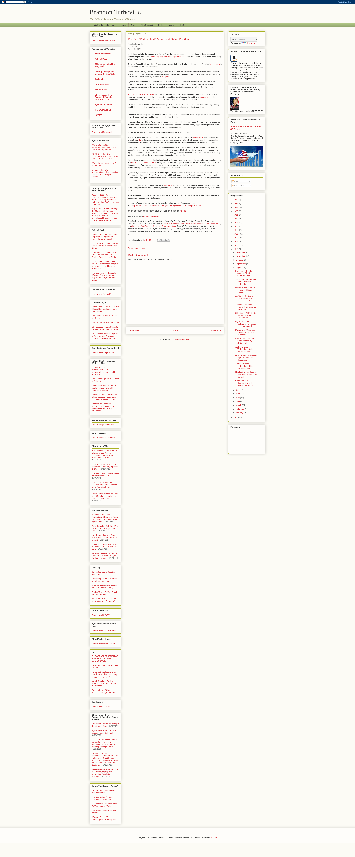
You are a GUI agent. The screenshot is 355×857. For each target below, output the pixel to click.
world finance (197, 137)
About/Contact (147, 25)
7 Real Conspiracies (212, 224)
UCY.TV (98, 115)
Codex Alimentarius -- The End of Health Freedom (183, 224)
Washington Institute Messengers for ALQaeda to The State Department (104, 147)
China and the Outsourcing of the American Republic (244, 382)
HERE (182, 211)
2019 (236, 222)
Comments (239, 185)
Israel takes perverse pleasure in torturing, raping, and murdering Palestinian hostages (105, 772)
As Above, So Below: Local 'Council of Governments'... (244, 298)
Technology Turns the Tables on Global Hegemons (104, 579)
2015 (236, 238)
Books (160, 25)
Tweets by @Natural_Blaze (104, 425)
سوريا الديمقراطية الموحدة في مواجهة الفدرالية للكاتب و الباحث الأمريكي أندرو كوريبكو (105, 674)
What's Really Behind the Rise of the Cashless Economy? (105, 600)
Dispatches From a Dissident (164, 226)
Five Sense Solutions (140, 226)
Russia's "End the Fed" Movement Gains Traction (245, 289)
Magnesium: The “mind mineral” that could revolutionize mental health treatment (103, 370)
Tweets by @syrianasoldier (103, 643)
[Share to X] (163, 240)
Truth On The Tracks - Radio (104, 25)
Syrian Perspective (103, 105)
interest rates (214, 64)
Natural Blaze (101, 90)
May (238, 398)
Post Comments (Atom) (180, 339)
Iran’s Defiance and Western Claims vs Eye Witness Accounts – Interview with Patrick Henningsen (104, 454)
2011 (236, 417)
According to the (141, 94)
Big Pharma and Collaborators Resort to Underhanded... (245, 323)
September (241, 264)
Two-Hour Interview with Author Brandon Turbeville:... (245, 281)
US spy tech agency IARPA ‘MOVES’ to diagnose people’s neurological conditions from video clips (105, 264)
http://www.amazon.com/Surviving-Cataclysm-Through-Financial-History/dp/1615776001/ (167, 206)
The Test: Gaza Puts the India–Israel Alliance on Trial (105, 474)
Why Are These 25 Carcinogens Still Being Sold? (105, 818)
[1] (140, 140)
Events (172, 25)
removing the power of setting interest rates (168, 57)
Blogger (214, 838)
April (238, 401)
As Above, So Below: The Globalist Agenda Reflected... (245, 306)
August (239, 267)
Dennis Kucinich (149, 162)
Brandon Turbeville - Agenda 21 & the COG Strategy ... (244, 273)
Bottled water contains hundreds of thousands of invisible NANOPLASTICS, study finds (103, 407)
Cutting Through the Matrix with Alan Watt (105, 72)
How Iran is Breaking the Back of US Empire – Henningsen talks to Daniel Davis (105, 496)
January (240, 413)
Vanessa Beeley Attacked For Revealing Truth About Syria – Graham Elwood (105, 555)
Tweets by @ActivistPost (102, 294)
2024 (236, 203)
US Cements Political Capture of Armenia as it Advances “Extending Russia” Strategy (105, 336)
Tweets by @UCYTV (101, 615)
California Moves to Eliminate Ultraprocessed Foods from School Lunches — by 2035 (104, 396)
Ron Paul (135, 162)
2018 (236, 226)
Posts (236, 181)
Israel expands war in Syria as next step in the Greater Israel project (105, 537)
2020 (236, 219)
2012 (236, 249)
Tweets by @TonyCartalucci (104, 352)
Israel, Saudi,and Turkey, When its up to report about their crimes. (104, 683)
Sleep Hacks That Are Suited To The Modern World (104, 805)
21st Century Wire (103, 53)
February (240, 409)
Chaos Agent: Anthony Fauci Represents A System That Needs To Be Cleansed (104, 236)
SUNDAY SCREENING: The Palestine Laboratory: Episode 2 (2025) (105, 466)
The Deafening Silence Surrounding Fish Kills (102, 798)
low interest (167, 185)
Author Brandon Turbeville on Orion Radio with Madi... (244, 349)
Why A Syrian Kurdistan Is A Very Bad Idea (104, 164)
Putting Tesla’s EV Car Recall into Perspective (104, 593)
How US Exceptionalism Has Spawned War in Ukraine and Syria (104, 546)
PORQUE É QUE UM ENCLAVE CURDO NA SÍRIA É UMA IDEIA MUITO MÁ (105, 156)
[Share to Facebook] (166, 240)
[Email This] (158, 240)
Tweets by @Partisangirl (102, 132)
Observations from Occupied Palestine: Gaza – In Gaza (104, 97)
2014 (236, 241)
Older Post (216, 330)
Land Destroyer (102, 84)
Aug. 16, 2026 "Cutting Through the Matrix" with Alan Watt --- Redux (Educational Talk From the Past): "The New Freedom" (105, 199)
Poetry (182, 25)
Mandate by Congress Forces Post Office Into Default (245, 332)
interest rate (205, 97)
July (238, 390)
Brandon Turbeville (115, 11)
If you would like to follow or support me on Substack (104, 731)
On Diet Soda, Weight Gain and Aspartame (104, 791)
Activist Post (101, 59)
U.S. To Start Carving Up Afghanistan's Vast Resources (246, 357)
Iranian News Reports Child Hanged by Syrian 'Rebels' (244, 340)
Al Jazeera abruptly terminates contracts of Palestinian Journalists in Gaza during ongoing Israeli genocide (105, 743)
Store (133, 25)
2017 (236, 230)
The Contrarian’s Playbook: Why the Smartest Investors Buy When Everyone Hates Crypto (104, 276)
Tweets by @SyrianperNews (104, 630)
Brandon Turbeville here (151, 216)
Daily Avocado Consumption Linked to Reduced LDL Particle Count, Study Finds (104, 254)
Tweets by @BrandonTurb (103, 40)
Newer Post (133, 330)
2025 (236, 200)
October (240, 260)
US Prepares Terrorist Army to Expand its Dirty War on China (105, 328)
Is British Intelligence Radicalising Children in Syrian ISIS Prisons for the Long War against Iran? (105, 518)
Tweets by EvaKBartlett (102, 706)
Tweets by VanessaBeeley (103, 438)
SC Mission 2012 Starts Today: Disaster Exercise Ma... (245, 315)
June (238, 394)
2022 (236, 211)
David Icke (100, 79)
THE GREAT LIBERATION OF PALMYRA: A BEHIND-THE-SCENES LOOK (105, 658)
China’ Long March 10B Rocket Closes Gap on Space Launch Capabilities (105, 309)
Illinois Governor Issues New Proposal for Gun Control (246, 374)
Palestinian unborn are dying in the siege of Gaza (105, 725)
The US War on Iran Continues (105, 322)
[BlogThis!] (160, 240)
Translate (251, 43)
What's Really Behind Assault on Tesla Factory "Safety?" (104, 586)
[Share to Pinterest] (168, 240)
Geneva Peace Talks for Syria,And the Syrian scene (104, 691)
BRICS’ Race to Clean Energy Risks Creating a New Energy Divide (105, 245)
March (239, 405)
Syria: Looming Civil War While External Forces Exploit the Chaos (105, 528)
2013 (236, 245)
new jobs (165, 77)
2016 (236, 234)
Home (123, 25)
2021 (236, 215)
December (241, 252)
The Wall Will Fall (103, 110)
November (241, 256)
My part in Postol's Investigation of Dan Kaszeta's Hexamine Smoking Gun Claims (105, 173)
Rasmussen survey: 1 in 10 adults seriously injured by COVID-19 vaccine (104, 387)
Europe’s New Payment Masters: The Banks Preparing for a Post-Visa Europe (105, 484)
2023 (236, 207)
